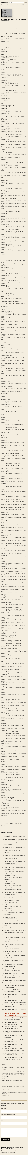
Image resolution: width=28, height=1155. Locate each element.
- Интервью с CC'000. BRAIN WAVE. (14, 1036)
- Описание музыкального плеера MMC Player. (15, 976)
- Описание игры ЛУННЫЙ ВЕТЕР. (16, 973)
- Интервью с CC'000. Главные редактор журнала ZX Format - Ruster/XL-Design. (15, 996)
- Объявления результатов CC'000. (15, 1032)
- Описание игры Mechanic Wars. (15, 980)
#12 (23, 4)
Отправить (6, 1139)
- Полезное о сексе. (12, 949)
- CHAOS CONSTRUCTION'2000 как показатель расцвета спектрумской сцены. (15, 919)
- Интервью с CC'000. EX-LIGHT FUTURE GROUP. (15, 1054)
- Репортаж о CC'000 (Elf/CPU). (13, 952)
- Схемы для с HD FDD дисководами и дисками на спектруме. (15, 931)
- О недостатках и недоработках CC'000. (15, 956)
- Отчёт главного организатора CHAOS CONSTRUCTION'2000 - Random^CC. (15, 912)
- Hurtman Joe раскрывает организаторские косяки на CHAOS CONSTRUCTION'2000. (15, 857)
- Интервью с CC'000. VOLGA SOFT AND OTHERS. (14, 1019)
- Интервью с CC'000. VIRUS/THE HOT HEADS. (14, 1027)
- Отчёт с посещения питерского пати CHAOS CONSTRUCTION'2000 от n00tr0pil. (15, 869)
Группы (17, 28)
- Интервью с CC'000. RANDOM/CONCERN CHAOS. (14, 1040)
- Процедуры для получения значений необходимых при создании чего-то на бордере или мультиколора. (16, 841)
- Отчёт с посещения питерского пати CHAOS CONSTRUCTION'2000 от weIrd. (15, 883)
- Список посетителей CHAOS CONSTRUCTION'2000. (14, 889)
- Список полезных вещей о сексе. (14, 945)
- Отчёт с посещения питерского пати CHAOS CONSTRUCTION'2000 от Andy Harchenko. (15, 876)
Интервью (11, 28)
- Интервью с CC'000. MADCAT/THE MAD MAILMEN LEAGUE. (15, 1001)
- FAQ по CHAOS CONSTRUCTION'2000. (12, 901)
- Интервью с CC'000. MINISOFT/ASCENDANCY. (14, 1023)
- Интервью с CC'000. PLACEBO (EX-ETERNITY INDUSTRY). (14, 1049)
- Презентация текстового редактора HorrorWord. (15, 969)
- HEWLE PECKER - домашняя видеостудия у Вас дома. (16, 990)
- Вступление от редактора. (14, 935)
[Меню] (26, 2)
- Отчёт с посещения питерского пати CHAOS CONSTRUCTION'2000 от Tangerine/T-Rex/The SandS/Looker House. (15, 895)
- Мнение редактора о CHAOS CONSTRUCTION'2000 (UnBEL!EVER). (14, 906)
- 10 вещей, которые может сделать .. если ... (16, 941)
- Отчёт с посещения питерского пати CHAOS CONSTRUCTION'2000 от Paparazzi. (15, 863)
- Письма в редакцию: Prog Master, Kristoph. (14, 961)
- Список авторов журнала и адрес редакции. (15, 986)
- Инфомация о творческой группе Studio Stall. (14, 965)
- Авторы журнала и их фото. (15, 983)
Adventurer (17, 4)
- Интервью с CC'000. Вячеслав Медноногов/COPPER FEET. (16, 1010)
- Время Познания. (12, 928)
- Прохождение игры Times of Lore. (15, 924)
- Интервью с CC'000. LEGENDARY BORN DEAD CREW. (14, 1058)
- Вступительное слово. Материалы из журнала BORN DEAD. (15, 835)
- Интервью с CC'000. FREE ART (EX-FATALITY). (15, 1005)
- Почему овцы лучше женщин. (15, 937)
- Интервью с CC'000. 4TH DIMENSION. (15, 1045)
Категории (3, 28)
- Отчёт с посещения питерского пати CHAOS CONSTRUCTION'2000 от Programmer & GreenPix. (16, 849)
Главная (3, 4)
